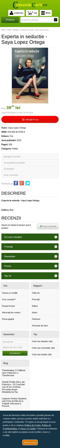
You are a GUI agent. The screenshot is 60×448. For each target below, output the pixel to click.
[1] (55, 19)
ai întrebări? (9, 169)
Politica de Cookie (33, 425)
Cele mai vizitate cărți (41, 354)
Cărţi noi (35, 293)
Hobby (15, 148)
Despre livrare (8, 306)
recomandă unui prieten (14, 163)
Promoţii (35, 299)
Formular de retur (40, 325)
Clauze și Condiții (28, 428)
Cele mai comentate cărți (43, 348)
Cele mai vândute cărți (42, 341)
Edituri (35, 306)
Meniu (48, 13)
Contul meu (18, 13)
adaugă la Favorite (12, 156)
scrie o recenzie (11, 175)
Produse (10, 20)
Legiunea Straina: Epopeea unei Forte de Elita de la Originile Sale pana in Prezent (14, 402)
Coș (33, 12)
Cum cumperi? (8, 299)
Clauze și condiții (9, 293)
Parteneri (36, 319)
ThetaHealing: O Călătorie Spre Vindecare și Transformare (13, 373)
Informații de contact (11, 312)
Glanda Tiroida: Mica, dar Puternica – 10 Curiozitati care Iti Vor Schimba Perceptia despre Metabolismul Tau (13, 387)
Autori (34, 312)
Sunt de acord (30, 442)
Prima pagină (8, 319)
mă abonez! (15, 353)
